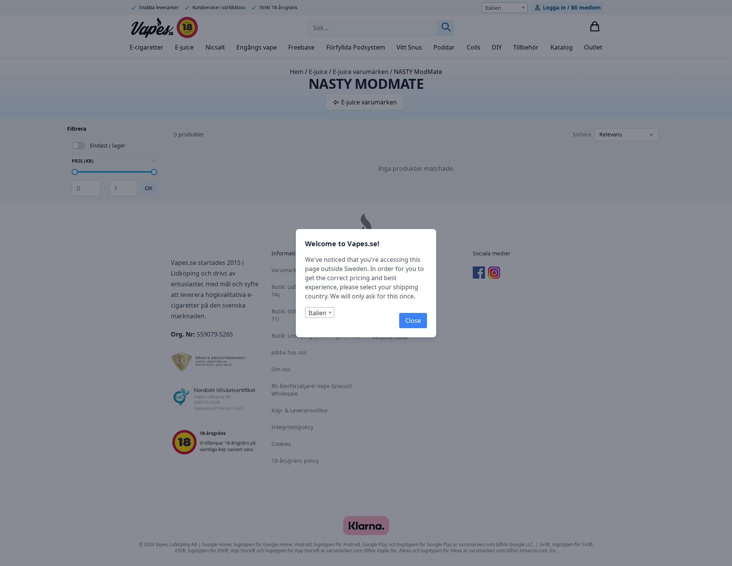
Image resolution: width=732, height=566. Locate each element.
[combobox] (319, 312)
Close (413, 320)
